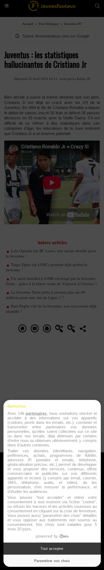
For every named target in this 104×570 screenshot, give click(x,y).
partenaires (36, 413)
